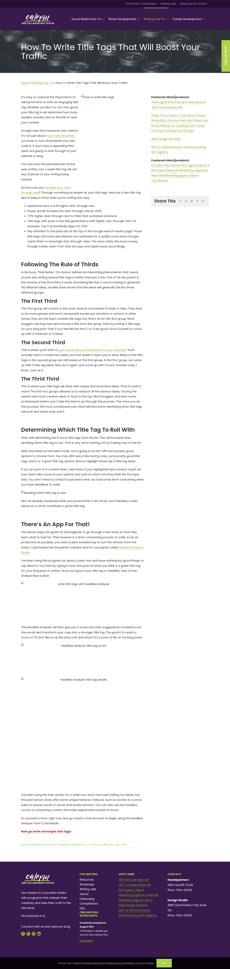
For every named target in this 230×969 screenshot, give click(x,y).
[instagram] (34, 934)
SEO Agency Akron (194, 165)
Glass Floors (160, 115)
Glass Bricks (195, 102)
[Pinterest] (197, 201)
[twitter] (28, 934)
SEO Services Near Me (167, 107)
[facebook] (23, 934)
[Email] (203, 201)
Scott (26, 844)
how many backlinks (60, 136)
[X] (186, 201)
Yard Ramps (159, 180)
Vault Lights (159, 102)
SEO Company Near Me (135, 885)
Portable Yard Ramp (165, 165)
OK (164, 963)
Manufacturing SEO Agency (138, 915)
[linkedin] (39, 934)
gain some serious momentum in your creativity (92, 350)
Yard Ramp (177, 102)
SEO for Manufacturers (167, 147)
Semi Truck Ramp (183, 115)
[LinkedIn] (191, 201)
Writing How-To (43, 83)
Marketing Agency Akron (182, 175)
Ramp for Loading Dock (178, 126)
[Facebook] (180, 201)
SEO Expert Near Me (164, 170)
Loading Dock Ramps (179, 131)
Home (25, 83)
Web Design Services (165, 139)
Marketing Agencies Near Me (138, 895)
